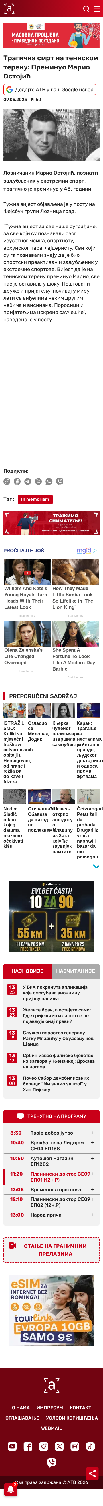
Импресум (50, 1407)
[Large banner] (51, 35)
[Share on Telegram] (27, 481)
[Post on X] (38, 481)
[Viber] (51, 1463)
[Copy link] (6, 481)
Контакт (80, 1407)
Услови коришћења (72, 1418)
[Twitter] (59, 1446)
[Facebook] (27, 1446)
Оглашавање (22, 1418)
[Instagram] (43, 1446)
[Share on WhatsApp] (49, 481)
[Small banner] (51, 916)
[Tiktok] (90, 1446)
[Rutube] (74, 1446)
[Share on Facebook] (17, 481)
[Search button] (86, 9)
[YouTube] (12, 1446)
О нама (21, 1407)
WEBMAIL (51, 1428)
